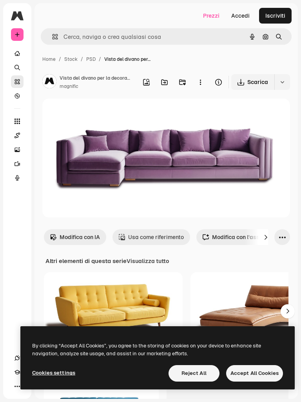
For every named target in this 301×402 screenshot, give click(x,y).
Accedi (240, 15)
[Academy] (17, 372)
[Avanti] (266, 237)
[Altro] (17, 386)
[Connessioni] (17, 358)
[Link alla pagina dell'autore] (49, 82)
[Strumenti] (17, 121)
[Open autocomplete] (52, 37)
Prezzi (211, 15)
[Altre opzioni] (200, 82)
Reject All (194, 373)
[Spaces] (17, 135)
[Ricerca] (17, 67)
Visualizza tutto (148, 261)
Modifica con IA (80, 237)
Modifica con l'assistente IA (248, 237)
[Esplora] (17, 96)
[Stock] (17, 81)
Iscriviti (275, 15)
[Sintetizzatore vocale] (17, 178)
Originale (94, 113)
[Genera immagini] (17, 149)
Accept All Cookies (254, 373)
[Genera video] (17, 163)
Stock (71, 59)
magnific (69, 86)
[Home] (17, 53)
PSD (91, 59)
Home (49, 59)
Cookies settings (53, 372)
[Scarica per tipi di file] (282, 82)
